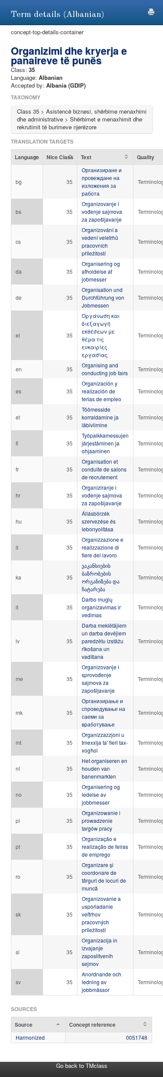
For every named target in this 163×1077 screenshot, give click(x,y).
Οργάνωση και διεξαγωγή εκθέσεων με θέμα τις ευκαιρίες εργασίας (101, 335)
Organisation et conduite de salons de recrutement (104, 469)
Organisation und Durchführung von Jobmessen (103, 297)
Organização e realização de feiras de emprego (105, 846)
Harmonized (30, 1037)
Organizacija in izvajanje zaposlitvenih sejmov (99, 951)
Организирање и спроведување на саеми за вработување (103, 712)
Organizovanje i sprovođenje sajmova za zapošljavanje (100, 678)
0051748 (136, 1037)
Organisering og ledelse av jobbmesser (101, 794)
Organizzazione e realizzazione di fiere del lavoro (102, 547)
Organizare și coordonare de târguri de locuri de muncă (104, 876)
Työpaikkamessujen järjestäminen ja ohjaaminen (105, 443)
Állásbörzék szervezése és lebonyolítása (99, 521)
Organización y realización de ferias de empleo (101, 391)
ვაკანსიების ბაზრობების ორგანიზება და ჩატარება (101, 577)
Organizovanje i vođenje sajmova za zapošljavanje (102, 211)
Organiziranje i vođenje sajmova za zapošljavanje (102, 495)
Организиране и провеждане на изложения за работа (102, 181)
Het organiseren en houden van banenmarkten (104, 768)
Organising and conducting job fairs (105, 368)
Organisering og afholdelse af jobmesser (101, 271)
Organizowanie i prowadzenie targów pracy (101, 820)
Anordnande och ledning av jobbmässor (101, 981)
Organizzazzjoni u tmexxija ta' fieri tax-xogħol (105, 742)
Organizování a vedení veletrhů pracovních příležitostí (100, 241)
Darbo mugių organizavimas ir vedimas (101, 607)
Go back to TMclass (81, 1065)
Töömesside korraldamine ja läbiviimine (100, 417)
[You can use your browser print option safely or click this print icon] (151, 11)
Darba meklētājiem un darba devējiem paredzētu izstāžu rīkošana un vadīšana (104, 641)
